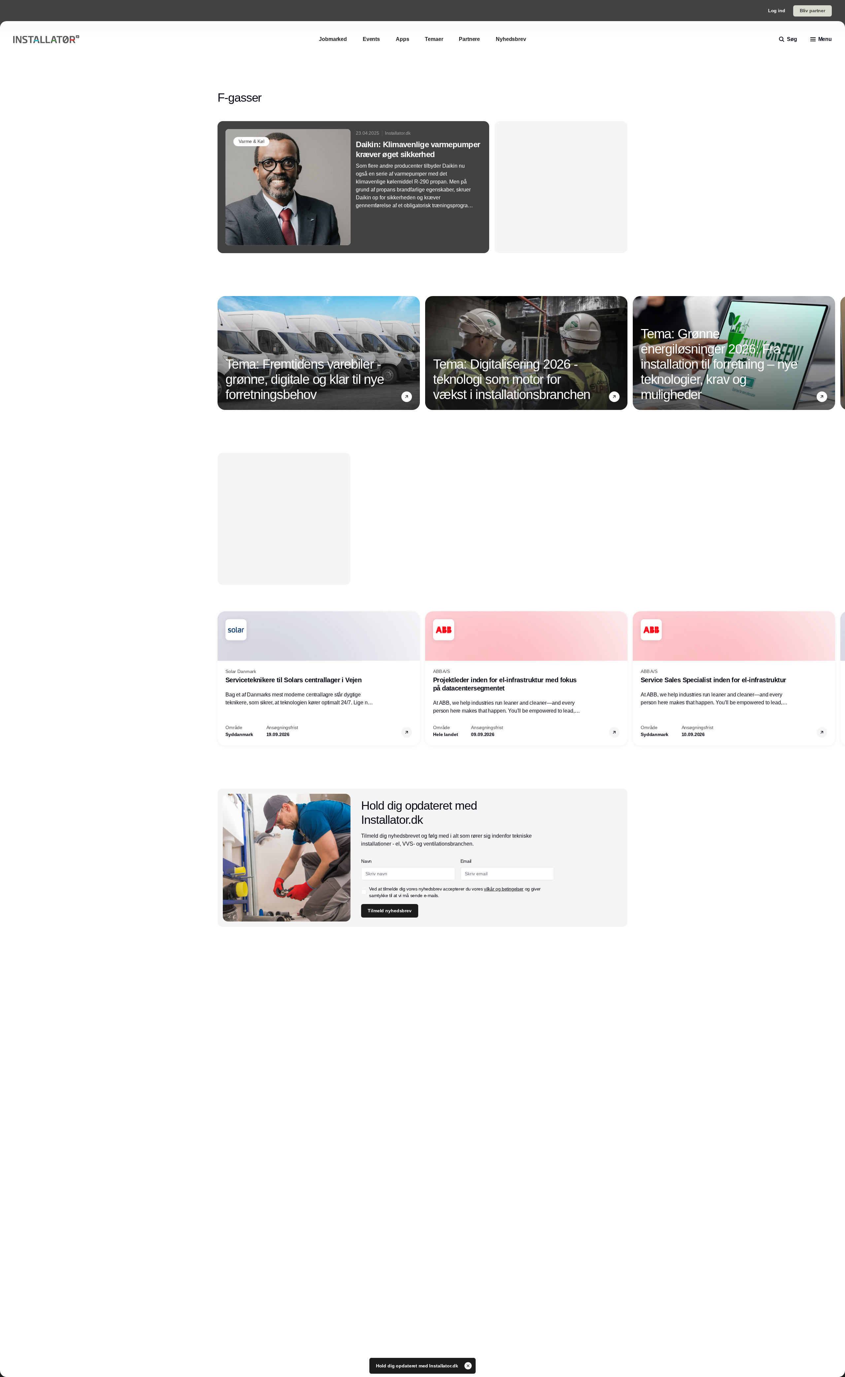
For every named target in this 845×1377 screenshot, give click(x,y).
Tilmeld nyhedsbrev (445, 193)
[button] (555, 51)
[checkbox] (419, 172)
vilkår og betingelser (444, 172)
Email (422, 138)
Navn (422, 113)
